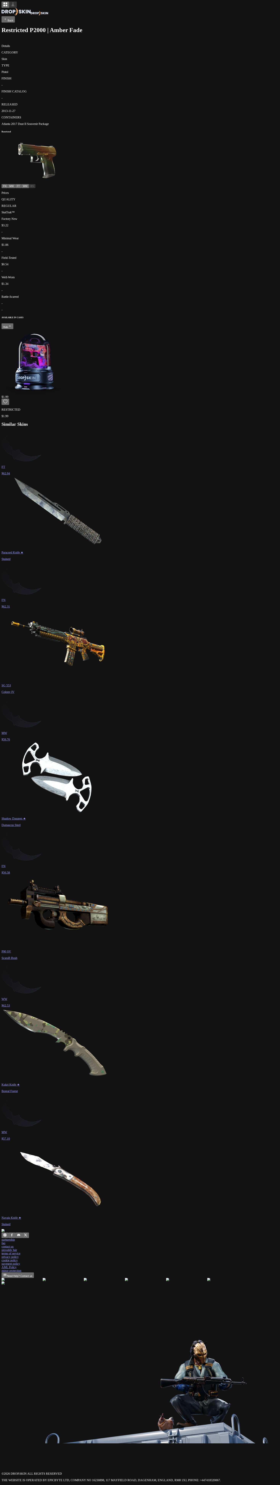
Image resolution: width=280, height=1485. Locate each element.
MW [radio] (11, 186)
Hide (5, 327)
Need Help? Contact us (19, 1276)
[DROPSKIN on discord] (18, 1235)
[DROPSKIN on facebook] (11, 1235)
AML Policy (9, 1267)
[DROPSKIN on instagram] (5, 1235)
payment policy (11, 1263)
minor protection (11, 1270)
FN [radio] (4, 186)
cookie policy (10, 1260)
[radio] (5, 5)
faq (3, 1243)
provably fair (9, 1250)
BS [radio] (32, 186)
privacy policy (10, 1256)
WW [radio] (25, 186)
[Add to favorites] (5, 402)
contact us (8, 1246)
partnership (8, 1239)
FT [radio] (18, 186)
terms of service (11, 1253)
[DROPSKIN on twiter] (25, 1235)
